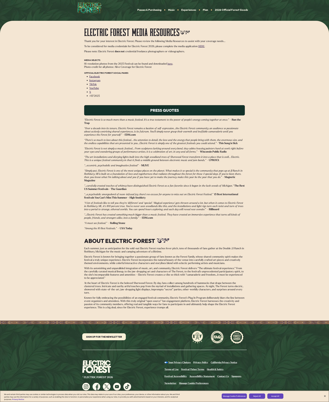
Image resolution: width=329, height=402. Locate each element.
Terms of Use (171, 369)
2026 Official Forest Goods (231, 9)
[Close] (325, 396)
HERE (201, 46)
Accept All (275, 396)
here (169, 63)
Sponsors (236, 376)
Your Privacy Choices (179, 362)
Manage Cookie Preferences (234, 396)
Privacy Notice (18, 399)
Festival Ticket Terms (192, 369)
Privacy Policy (200, 362)
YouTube (94, 88)
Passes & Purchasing (149, 9)
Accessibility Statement (202, 376)
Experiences (188, 9)
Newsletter (170, 383)
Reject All (257, 396)
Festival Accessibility (175, 376)
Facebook (94, 76)
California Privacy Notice (224, 362)
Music (171, 9)
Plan (205, 9)
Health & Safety (215, 369)
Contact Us (223, 376)
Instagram (94, 80)
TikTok (93, 84)
